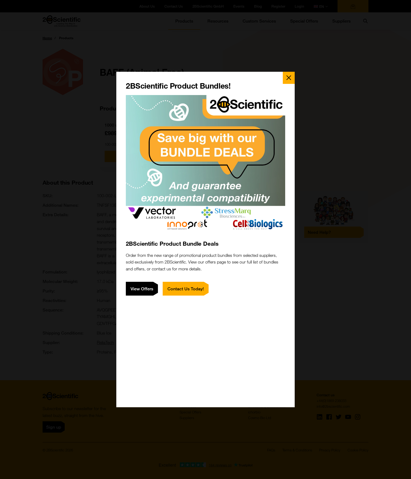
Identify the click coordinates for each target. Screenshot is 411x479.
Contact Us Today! (185, 288)
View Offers (142, 288)
